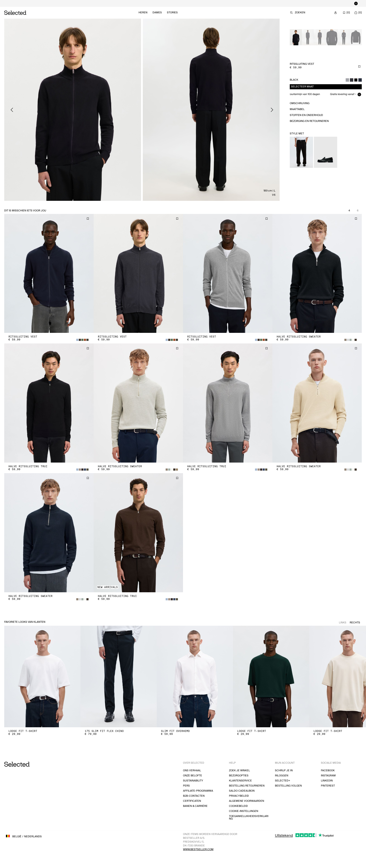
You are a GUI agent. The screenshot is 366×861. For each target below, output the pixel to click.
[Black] (356, 80)
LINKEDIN (327, 780)
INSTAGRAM (328, 775)
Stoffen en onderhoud (306, 115)
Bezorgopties (238, 775)
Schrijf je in (284, 770)
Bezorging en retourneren (309, 121)
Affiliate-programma (198, 791)
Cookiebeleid (238, 806)
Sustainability (193, 780)
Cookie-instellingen (243, 811)
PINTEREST (328, 786)
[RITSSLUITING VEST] (49, 273)
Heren (143, 12)
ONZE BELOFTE (192, 775)
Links (342, 622)
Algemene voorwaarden (246, 801)
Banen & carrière (195, 806)
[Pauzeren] (355, 3)
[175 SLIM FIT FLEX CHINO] (118, 676)
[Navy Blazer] (360, 80)
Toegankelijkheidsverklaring (248, 817)
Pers (186, 786)
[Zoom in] (72, 110)
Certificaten (192, 801)
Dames (157, 12)
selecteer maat (302, 86)
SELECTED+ (282, 780)
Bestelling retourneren (247, 786)
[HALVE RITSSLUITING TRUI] (49, 403)
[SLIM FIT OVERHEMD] (195, 676)
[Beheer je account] (335, 12)
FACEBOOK (328, 770)
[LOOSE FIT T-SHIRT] (42, 676)
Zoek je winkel (239, 770)
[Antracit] (351, 80)
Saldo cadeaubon (242, 791)
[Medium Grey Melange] (347, 80)
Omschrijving (299, 103)
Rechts (355, 622)
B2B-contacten (194, 796)
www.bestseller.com (198, 849)
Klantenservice (240, 780)
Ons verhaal (192, 770)
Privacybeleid (239, 796)
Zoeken (300, 12)
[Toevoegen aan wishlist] (359, 66)
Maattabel (297, 109)
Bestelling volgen (288, 786)
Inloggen (281, 775)
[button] (49, 273)
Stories (172, 12)
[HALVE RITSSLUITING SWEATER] (317, 273)
